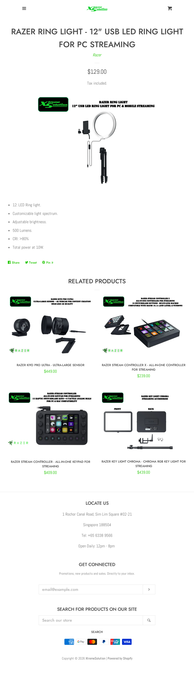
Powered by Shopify (120, 658)
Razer (97, 55)
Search (97, 632)
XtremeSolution (95, 658)
